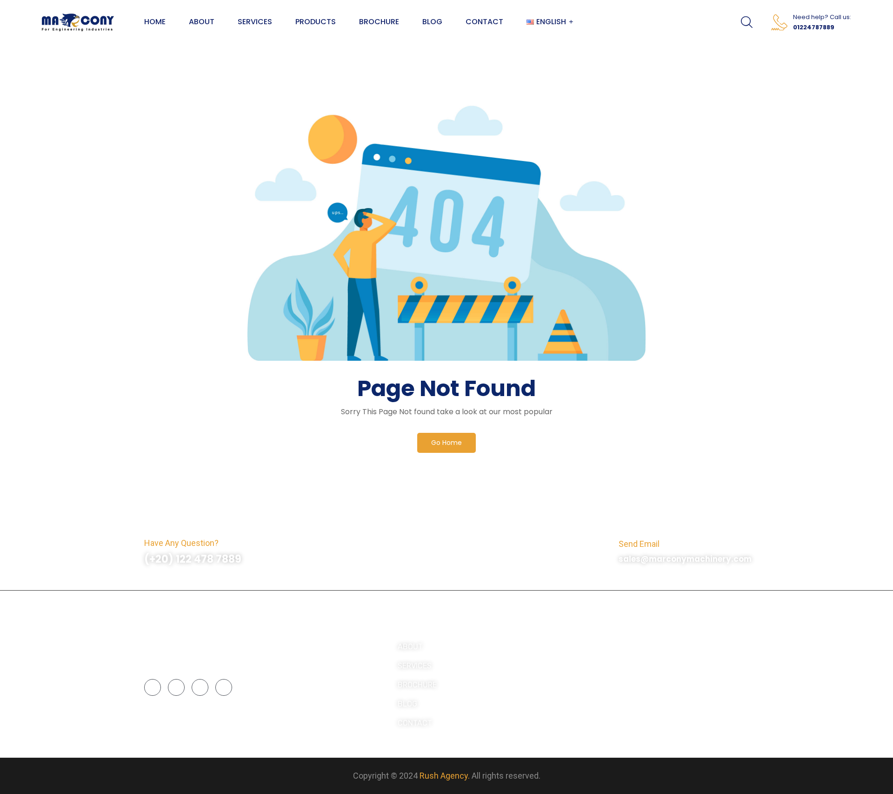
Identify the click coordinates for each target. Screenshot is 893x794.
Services (255, 21)
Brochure (379, 21)
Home (155, 21)
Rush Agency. (445, 776)
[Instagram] (176, 687)
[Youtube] (223, 687)
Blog (432, 21)
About (201, 21)
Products (315, 21)
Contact (484, 21)
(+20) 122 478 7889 (192, 559)
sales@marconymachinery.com (685, 559)
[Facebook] (152, 687)
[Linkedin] (200, 687)
